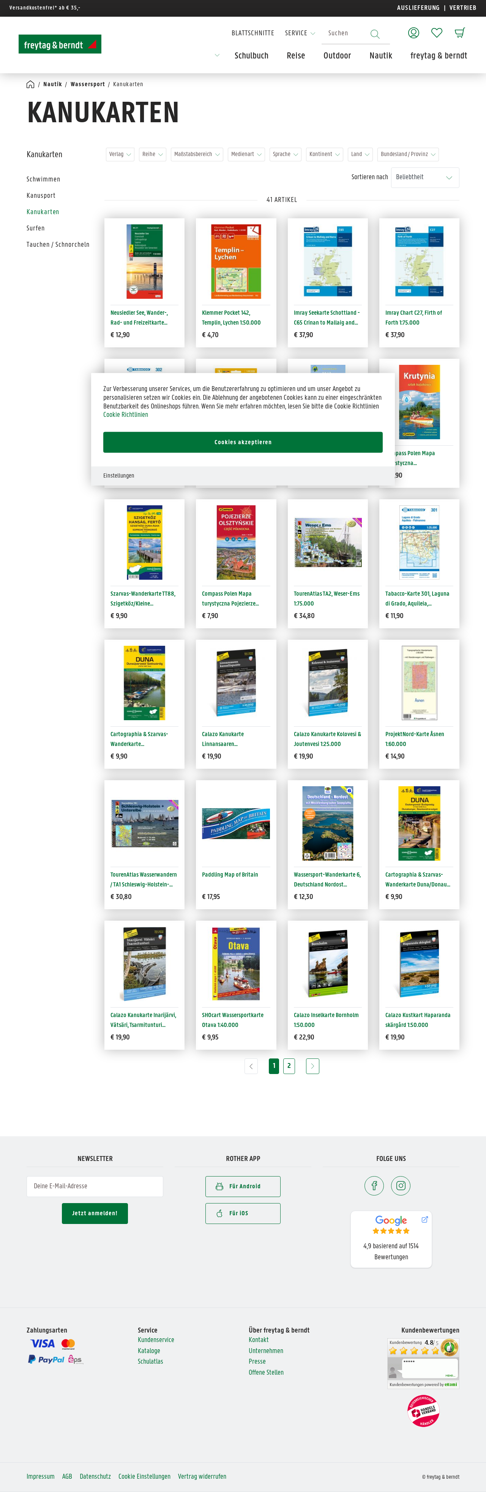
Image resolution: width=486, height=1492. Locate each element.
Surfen (36, 228)
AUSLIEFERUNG (418, 8)
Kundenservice (156, 1340)
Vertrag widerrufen (202, 1477)
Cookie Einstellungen (144, 1477)
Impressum (41, 1477)
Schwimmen (43, 179)
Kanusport (41, 196)
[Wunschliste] (436, 29)
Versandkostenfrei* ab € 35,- (44, 8)
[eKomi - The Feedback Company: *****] (423, 1363)
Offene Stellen (266, 1373)
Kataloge (149, 1351)
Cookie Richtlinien (125, 415)
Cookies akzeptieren (243, 442)
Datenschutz (95, 1477)
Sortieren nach (370, 177)
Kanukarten (43, 212)
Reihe (148, 154)
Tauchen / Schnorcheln (58, 245)
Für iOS (238, 1213)
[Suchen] (375, 34)
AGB (67, 1477)
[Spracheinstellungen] (217, 57)
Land (356, 154)
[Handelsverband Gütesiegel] (423, 1411)
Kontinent (320, 154)
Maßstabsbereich (193, 154)
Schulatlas (150, 1362)
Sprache (281, 154)
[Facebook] (374, 1185)
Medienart (242, 154)
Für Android (245, 1186)
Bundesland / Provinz (404, 154)
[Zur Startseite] (60, 44)
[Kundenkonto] (413, 29)
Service (296, 33)
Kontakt (259, 1340)
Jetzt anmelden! (95, 1213)
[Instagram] (400, 1185)
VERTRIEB (462, 8)
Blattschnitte (253, 33)
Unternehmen (266, 1351)
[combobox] (356, 34)
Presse (257, 1362)
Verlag (116, 154)
